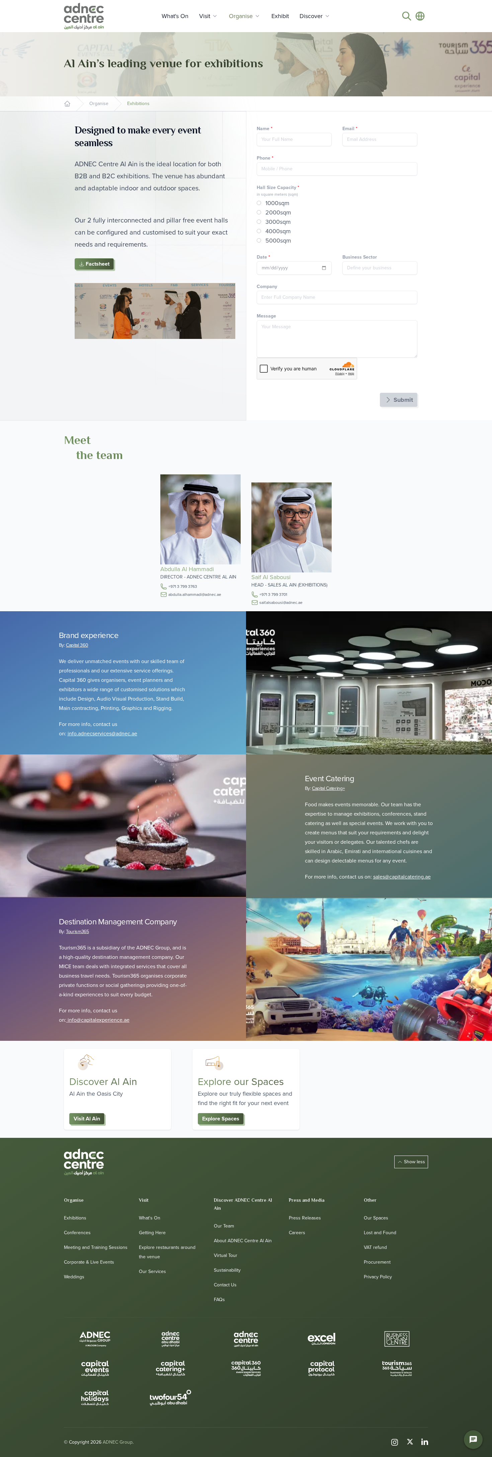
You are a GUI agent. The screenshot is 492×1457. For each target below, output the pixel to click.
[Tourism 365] (397, 1368)
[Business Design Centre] (397, 1339)
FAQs (219, 1299)
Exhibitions (75, 1217)
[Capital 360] (246, 1368)
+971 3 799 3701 (273, 594)
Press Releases (305, 1217)
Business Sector (359, 257)
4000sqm (277, 231)
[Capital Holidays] (95, 1398)
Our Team (224, 1226)
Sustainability (227, 1270)
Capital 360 (77, 645)
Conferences (77, 1232)
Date (263, 257)
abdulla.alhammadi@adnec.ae (194, 594)
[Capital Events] (95, 1368)
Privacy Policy (378, 1276)
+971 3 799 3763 (182, 586)
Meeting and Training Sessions (96, 1247)
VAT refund (375, 1247)
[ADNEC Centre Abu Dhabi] (171, 1339)
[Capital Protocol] (322, 1368)
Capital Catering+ (328, 788)
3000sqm (277, 221)
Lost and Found (380, 1232)
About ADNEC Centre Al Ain (243, 1240)
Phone (265, 158)
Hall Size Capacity (278, 187)
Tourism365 (77, 931)
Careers (297, 1232)
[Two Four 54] (171, 1398)
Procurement (377, 1262)
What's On (149, 1217)
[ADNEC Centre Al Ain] (84, 1162)
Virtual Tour (225, 1255)
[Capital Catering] (171, 1368)
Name (264, 128)
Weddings (74, 1276)
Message (266, 316)
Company (267, 286)
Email (349, 128)
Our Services (152, 1271)
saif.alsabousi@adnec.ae (281, 602)
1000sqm (277, 203)
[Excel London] (322, 1339)
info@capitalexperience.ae (99, 1020)
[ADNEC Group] (95, 1339)
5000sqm (277, 240)
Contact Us (225, 1284)
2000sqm (277, 212)
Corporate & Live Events (89, 1262)
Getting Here (152, 1232)
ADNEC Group (118, 1442)
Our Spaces (376, 1217)
